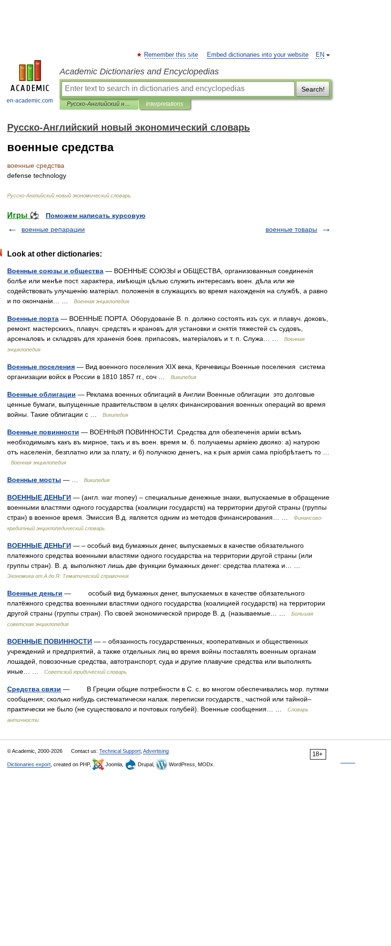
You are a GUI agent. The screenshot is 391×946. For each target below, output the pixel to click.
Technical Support (120, 751)
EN (320, 54)
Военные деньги (34, 593)
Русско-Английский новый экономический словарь (99, 104)
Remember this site (171, 54)
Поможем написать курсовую (95, 215)
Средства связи (34, 689)
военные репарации (53, 229)
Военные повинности (43, 432)
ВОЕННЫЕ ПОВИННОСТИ (49, 641)
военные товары (291, 229)
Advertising (156, 751)
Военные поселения (41, 366)
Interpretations (164, 104)
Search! (313, 89)
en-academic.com (30, 100)
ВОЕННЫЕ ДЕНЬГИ (39, 497)
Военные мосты (34, 479)
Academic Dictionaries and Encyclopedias (139, 71)
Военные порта (33, 318)
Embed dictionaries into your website (258, 54)
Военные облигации (41, 394)
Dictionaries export (29, 764)
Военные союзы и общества (55, 271)
